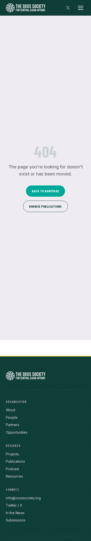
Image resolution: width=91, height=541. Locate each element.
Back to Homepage (45, 191)
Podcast (12, 469)
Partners (12, 425)
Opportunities (16, 432)
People (11, 417)
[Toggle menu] (80, 8)
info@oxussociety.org (23, 498)
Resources (14, 476)
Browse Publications (45, 206)
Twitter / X (14, 505)
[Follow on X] (68, 8)
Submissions (15, 520)
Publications (15, 461)
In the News (15, 513)
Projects (12, 454)
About (10, 410)
